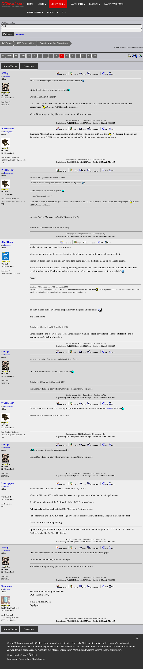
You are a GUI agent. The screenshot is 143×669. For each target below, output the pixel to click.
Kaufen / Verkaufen (114, 4)
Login (41, 4)
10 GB (109, 408)
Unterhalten (34, 12)
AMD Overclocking (25, 43)
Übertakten (57, 4)
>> (95, 56)
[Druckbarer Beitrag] (129, 55)
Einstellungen (38, 659)
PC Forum (7, 43)
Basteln (93, 4)
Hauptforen (76, 4)
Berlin (6, 486)
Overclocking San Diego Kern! (54, 43)
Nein (32, 655)
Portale (51, 12)
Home (30, 4)
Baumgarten (8, 132)
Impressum (12, 659)
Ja (24, 655)
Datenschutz (25, 659)
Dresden (7, 76)
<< (29, 56)
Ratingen (7, 245)
